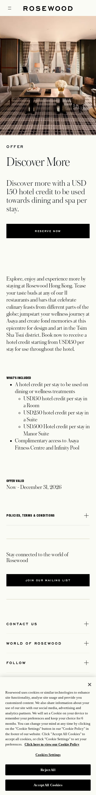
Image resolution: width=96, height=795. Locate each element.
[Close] (89, 684)
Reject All (48, 770)
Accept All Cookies (48, 785)
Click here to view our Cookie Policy (52, 744)
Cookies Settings (48, 755)
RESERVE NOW (48, 231)
